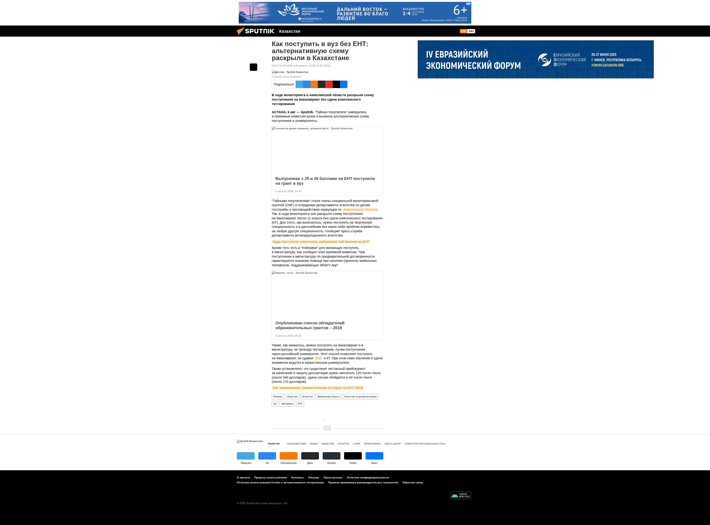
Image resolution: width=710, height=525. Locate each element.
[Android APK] (460, 496)
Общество (292, 396)
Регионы (277, 396)
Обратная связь (413, 482)
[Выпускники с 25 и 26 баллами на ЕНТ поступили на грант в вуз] (327, 150)
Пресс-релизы (333, 477)
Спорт (356, 444)
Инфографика (372, 444)
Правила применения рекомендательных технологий (363, 482)
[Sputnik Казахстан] (257, 35)
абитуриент (287, 403)
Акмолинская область (328, 396)
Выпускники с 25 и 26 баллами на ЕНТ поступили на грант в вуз (325, 181)
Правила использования (270, 477)
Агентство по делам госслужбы (360, 396)
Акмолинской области (360, 209)
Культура (343, 444)
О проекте (243, 477)
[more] (377, 191)
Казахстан (307, 396)
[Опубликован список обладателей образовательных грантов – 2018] (327, 294)
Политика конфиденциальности (368, 477)
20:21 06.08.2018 (282, 65)
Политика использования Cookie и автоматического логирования (280, 482)
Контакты (297, 477)
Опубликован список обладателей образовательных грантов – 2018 (310, 325)
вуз (275, 403)
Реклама (313, 477)
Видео (314, 444)
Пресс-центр (393, 444)
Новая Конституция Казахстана (425, 444)
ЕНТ (318, 358)
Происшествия (296, 444)
